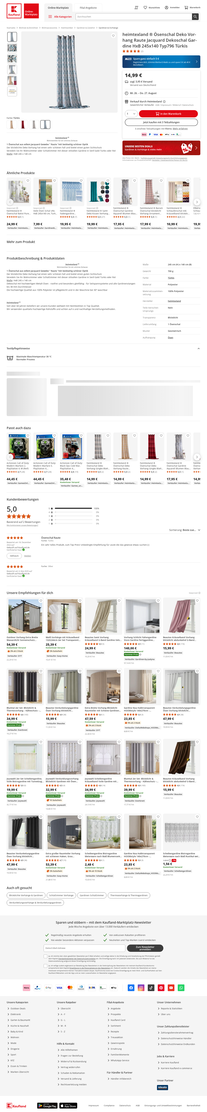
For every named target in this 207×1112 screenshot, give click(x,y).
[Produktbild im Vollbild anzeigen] (69, 72)
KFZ (12, 1060)
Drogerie (15, 1048)
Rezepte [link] (115, 1031)
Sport (13, 1054)
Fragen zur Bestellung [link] (72, 1055)
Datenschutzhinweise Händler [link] (176, 1038)
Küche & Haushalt (20, 1025)
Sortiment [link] (116, 1025)
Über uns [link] (165, 1014)
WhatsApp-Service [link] (120, 1060)
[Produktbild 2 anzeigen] (12, 48)
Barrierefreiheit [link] (193, 1105)
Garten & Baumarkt (20, 1020)
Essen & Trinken (19, 1066)
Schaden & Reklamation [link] (73, 1073)
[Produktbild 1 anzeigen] (12, 37)
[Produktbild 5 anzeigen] (12, 80)
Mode (13, 1043)
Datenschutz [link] (125, 1105)
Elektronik (16, 1014)
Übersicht (66, 1008)
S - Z (63, 1031)
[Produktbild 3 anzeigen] (12, 59)
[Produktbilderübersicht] (12, 72)
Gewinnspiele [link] (118, 1043)
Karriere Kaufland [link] (170, 1062)
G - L (63, 1020)
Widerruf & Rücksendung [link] (73, 1061)
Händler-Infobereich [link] (121, 1078)
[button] (74, 508)
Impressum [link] (93, 1105)
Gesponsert (11, 208)
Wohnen (15, 1037)
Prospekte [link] (116, 1014)
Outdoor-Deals (18, 1008)
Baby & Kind (17, 1031)
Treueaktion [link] (117, 1037)
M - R (63, 1025)
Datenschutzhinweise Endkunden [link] (178, 1044)
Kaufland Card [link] (118, 1020)
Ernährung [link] (116, 1048)
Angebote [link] (115, 1008)
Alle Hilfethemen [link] (69, 1049)
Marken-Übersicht (20, 1071)
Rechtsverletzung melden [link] (74, 1084)
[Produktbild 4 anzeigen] (12, 69)
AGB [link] (138, 1105)
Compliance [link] (109, 1105)
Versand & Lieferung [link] (71, 1078)
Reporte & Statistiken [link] (171, 1008)
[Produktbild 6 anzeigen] (12, 91)
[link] (88, 7)
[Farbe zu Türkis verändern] (45, 124)
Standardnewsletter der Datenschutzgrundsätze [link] (76, 958)
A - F (63, 1014)
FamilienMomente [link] (120, 1054)
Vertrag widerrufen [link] (70, 1067)
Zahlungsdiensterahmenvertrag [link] (177, 1032)
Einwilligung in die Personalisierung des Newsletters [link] (90, 968)
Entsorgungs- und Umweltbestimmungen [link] (163, 1105)
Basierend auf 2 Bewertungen (23, 522)
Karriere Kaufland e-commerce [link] (176, 1068)
